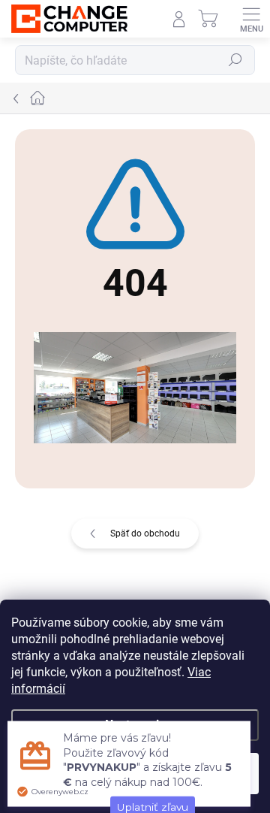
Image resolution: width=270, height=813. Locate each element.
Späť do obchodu (145, 533)
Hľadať (235, 60)
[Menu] (251, 19)
